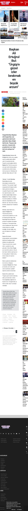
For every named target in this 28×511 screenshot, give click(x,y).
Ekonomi (3, 462)
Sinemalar (3, 484)
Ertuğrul (4, 157)
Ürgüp (4, 155)
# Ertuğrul (5, 316)
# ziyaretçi (5, 322)
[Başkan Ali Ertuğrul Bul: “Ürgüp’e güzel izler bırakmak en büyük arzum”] (10, 101)
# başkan (14, 316)
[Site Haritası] (17, 433)
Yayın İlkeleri (3, 440)
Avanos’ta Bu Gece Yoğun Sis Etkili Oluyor (25, 365)
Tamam (20, 509)
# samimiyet (5, 320)
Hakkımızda (3, 438)
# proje (10, 317)
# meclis (4, 319)
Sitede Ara (3, 494)
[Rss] (15, 433)
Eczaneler (3, 479)
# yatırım (15, 317)
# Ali (14, 314)
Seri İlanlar (3, 485)
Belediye (8, 155)
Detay (14, 509)
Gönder (16, 331)
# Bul (9, 316)
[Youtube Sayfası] (9, 433)
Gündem (3, 460)
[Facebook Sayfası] (1, 433)
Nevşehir (3, 467)
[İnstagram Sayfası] (7, 433)
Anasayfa (3, 8)
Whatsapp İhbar (16, 440)
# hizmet (11, 320)
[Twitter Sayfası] (4, 433)
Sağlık (2, 463)
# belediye (9, 314)
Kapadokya (9, 8)
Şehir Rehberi (4, 487)
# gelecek (11, 322)
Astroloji (2, 500)
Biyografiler (3, 497)
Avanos (13, 2)
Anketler (3, 495)
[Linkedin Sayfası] (12, 433)
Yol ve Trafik (3, 475)
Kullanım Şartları (16, 438)
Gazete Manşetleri (5, 489)
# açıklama (5, 317)
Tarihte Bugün (4, 482)
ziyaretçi (7, 279)
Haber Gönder (16, 442)
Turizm (2, 468)
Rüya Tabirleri (4, 499)
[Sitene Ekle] (20, 433)
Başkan (4, 165)
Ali (15, 155)
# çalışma (10, 319)
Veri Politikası (4, 442)
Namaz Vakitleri (4, 477)
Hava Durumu (4, 474)
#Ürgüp (4, 314)
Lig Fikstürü (3, 480)
